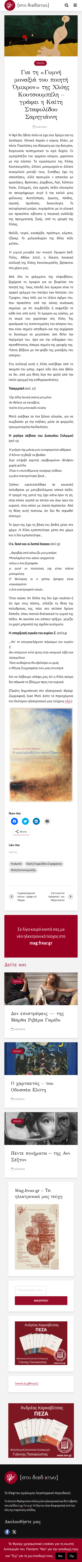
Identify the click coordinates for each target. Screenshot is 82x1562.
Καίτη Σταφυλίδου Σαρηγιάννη (44, 863)
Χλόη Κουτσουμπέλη (23, 870)
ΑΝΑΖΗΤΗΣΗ (41, 1300)
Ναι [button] (60, 1556)
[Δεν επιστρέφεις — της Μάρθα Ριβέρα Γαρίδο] (41, 988)
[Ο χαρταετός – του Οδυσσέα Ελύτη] (41, 1058)
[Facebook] (7, 1532)
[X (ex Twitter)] (14, 1532)
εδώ (68, 701)
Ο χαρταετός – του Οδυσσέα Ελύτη (32, 1086)
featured (16, 863)
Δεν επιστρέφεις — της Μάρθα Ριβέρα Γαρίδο (37, 1016)
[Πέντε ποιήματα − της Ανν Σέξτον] (41, 1128)
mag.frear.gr (41, 943)
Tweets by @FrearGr (26, 1383)
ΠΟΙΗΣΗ (40, 63)
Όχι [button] (72, 1556)
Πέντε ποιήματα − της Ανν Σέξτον (40, 1156)
